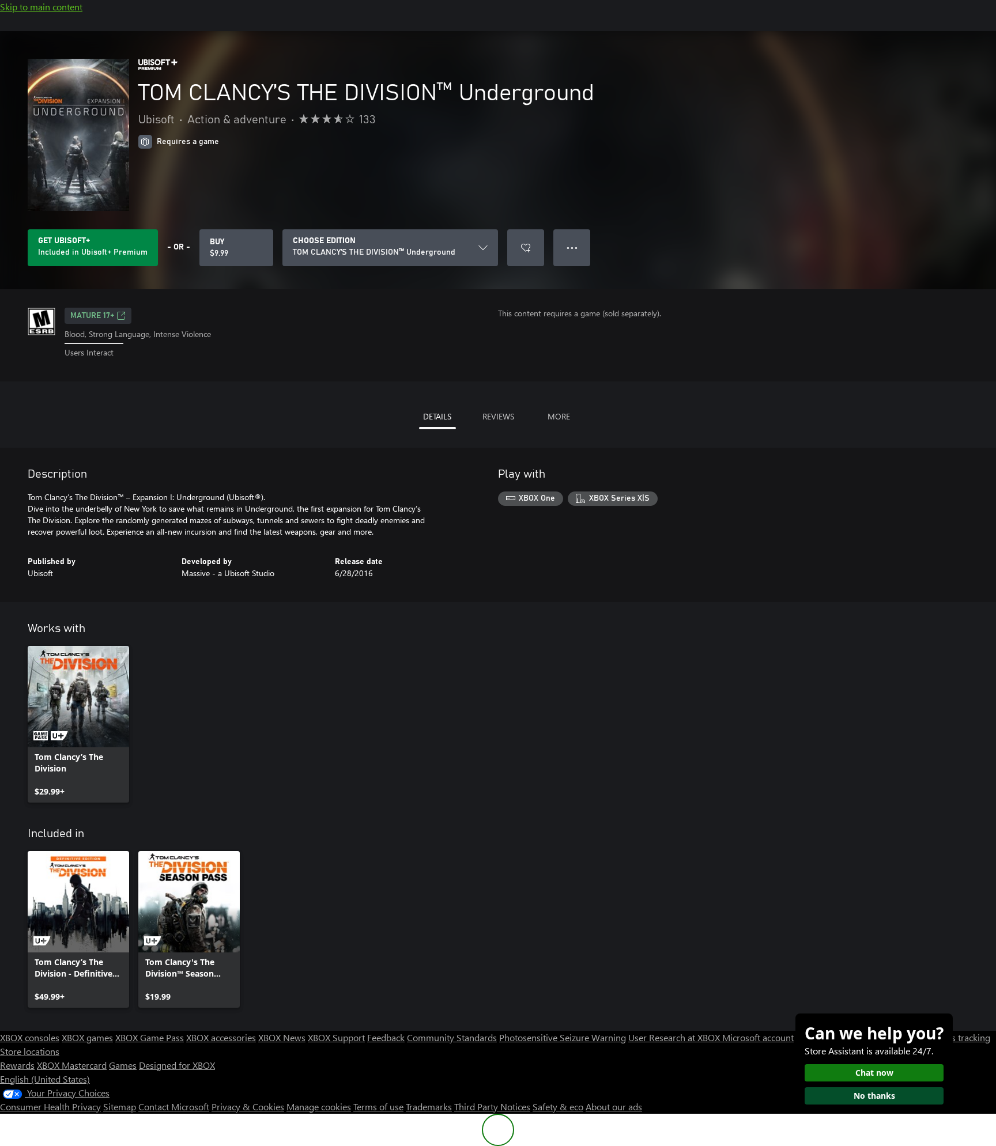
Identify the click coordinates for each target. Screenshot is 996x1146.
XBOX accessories (221, 1037)
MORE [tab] (559, 416)
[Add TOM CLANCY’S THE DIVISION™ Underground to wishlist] (525, 247)
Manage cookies (318, 1106)
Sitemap (119, 1106)
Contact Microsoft (173, 1106)
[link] (78, 724)
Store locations (29, 1051)
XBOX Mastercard (72, 1065)
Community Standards (452, 1037)
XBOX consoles (29, 1037)
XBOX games (87, 1037)
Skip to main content (41, 7)
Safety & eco (558, 1106)
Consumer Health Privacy (50, 1106)
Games (123, 1065)
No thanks (874, 1095)
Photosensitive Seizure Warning (562, 1037)
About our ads (614, 1106)
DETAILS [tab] (437, 416)
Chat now (874, 1072)
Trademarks (429, 1106)
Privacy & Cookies (248, 1106)
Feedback (386, 1037)
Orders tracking (959, 1037)
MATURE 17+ (92, 316)
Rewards (17, 1065)
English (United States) (45, 1079)
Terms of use (378, 1106)
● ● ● (572, 247)
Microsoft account (758, 1037)
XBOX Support (336, 1037)
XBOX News (281, 1037)
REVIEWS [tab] (498, 416)
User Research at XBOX (675, 1037)
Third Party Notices (492, 1106)
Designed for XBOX (177, 1065)
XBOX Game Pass (149, 1037)
